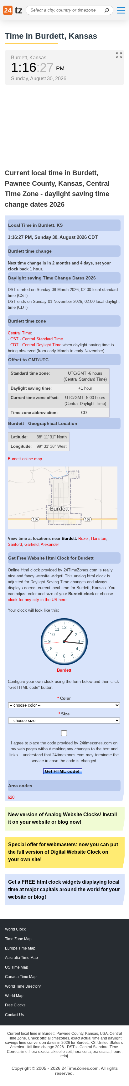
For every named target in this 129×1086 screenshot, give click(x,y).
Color (64, 698)
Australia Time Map (21, 957)
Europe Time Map (20, 948)
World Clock (15, 929)
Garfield (31, 544)
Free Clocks (15, 1005)
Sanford (15, 544)
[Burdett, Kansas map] (62, 527)
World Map (14, 996)
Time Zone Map (18, 939)
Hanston (98, 538)
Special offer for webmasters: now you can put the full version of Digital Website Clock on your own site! (63, 852)
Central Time (19, 333)
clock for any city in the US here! (38, 599)
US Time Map (16, 967)
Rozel (83, 538)
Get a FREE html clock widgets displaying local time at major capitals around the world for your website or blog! (64, 889)
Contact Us (14, 1015)
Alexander (50, 544)
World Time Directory (23, 986)
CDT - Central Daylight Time (35, 345)
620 (11, 797)
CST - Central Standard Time (36, 339)
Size (64, 714)
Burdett (69, 538)
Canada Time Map (21, 977)
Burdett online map (25, 459)
